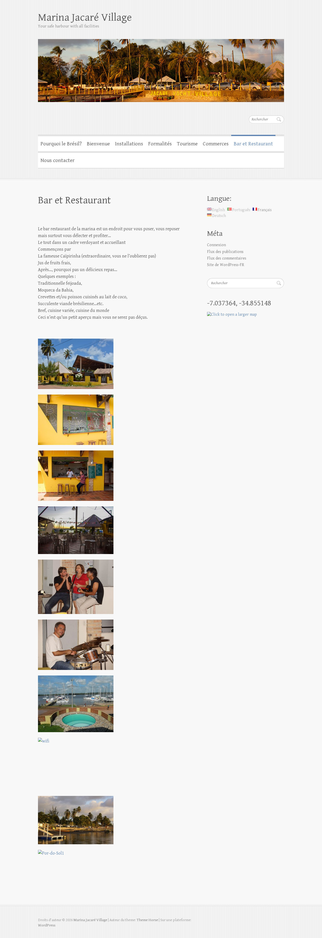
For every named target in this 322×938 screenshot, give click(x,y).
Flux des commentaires (226, 258)
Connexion (216, 245)
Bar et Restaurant (253, 144)
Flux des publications (225, 251)
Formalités (160, 144)
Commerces (216, 144)
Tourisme (187, 144)
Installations (129, 144)
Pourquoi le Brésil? (61, 144)
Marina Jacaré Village (85, 17)
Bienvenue (98, 144)
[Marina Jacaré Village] (161, 67)
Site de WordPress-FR (225, 265)
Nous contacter (57, 160)
